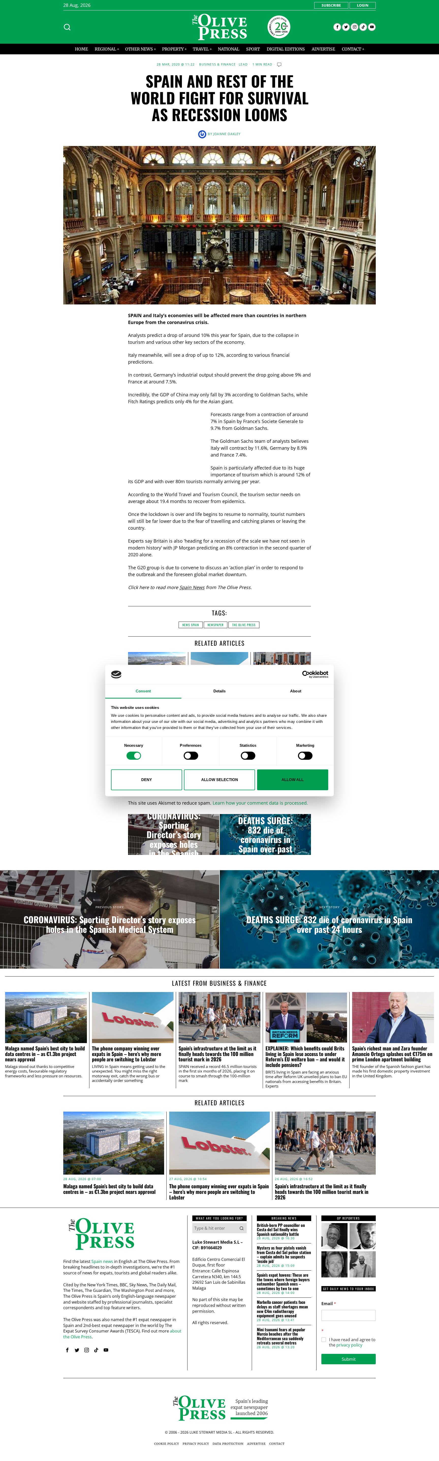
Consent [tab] (143, 691)
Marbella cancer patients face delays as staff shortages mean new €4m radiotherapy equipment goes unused (282, 1309)
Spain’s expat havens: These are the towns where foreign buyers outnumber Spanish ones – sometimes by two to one (283, 1282)
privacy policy (349, 1345)
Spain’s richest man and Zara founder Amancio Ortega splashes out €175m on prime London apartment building (392, 1054)
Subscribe (331, 5)
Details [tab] (219, 691)
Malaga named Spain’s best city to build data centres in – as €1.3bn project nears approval (45, 1054)
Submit (349, 1359)
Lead (243, 64)
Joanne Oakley (227, 134)
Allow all (292, 779)
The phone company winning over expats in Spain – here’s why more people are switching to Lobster (126, 1054)
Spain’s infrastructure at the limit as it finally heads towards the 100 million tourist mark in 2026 (217, 1054)
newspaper (216, 625)
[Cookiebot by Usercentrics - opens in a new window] (306, 674)
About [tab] (295, 691)
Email (328, 1303)
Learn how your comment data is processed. (260, 803)
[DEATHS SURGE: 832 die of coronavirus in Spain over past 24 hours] (265, 834)
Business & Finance (217, 64)
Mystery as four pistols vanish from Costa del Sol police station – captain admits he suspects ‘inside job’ (284, 1254)
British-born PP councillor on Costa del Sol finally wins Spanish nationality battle (281, 1230)
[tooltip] (337, 27)
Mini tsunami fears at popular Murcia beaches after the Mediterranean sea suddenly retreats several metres (281, 1336)
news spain (190, 625)
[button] (242, 1228)
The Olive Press (244, 625)
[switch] (191, 756)
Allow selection (219, 779)
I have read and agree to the (352, 1342)
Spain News (192, 587)
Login (362, 5)
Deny (146, 779)
